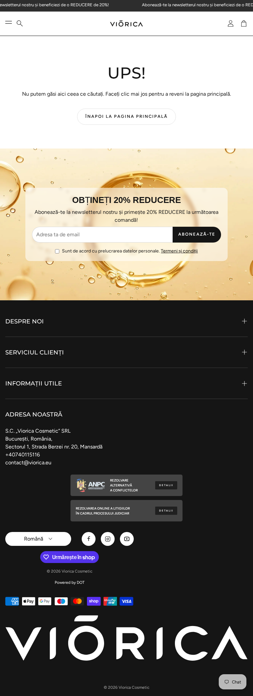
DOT (81, 582)
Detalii (166, 485)
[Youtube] (127, 539)
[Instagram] (107, 539)
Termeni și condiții (179, 251)
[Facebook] (88, 539)
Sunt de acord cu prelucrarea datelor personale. (130, 251)
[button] (24, 23)
